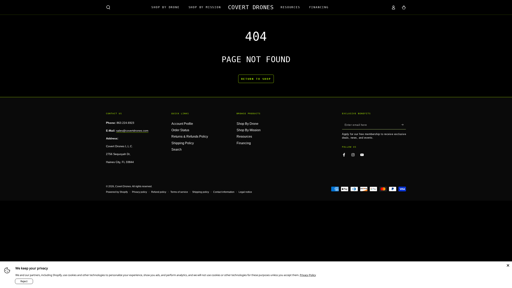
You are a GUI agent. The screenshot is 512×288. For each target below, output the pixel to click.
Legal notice (245, 192)
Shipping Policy (182, 143)
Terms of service (179, 192)
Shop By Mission (249, 130)
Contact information (223, 192)
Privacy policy (139, 192)
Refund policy (158, 192)
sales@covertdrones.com (132, 130)
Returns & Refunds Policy (189, 136)
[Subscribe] (403, 124)
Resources (244, 136)
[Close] (508, 265)
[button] (108, 7)
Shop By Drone (247, 123)
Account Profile (182, 123)
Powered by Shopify (117, 192)
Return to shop (256, 78)
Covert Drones (123, 186)
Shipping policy (200, 192)
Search (176, 149)
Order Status (180, 130)
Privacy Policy (308, 275)
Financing (244, 143)
